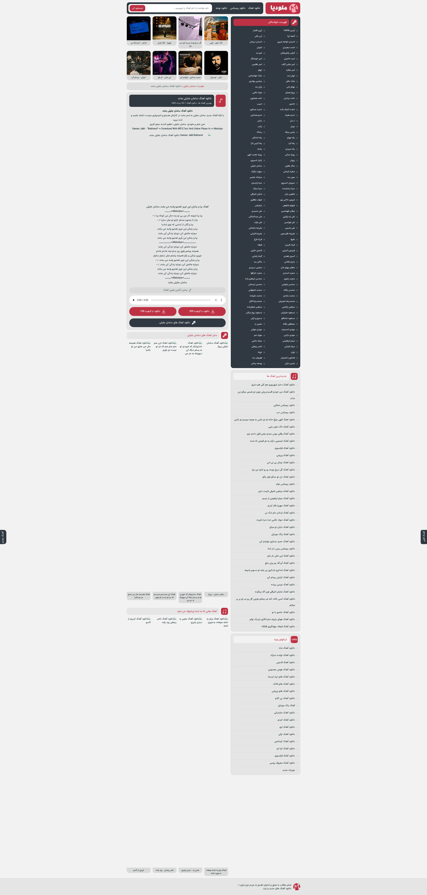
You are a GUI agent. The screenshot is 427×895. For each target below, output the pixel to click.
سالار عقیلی (290, 166)
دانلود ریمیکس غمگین (284, 405)
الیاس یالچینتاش (287, 53)
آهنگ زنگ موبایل (286, 705)
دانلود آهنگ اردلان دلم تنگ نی (280, 513)
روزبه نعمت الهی (254, 154)
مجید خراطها (256, 273)
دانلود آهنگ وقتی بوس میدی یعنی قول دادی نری (271, 434)
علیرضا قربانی (256, 233)
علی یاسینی (290, 228)
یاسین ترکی (290, 363)
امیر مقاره (290, 70)
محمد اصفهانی (255, 290)
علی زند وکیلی (289, 216)
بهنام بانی (291, 87)
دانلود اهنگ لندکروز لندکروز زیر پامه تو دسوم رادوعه (270, 570)
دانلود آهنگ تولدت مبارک (282, 655)
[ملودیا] (283, 8)
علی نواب (258, 222)
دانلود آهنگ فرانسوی (285, 448)
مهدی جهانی (256, 329)
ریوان (292, 160)
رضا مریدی (290, 149)
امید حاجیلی (289, 58)
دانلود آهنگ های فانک (284, 684)
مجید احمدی (289, 273)
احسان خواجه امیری (286, 42)
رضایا (260, 149)
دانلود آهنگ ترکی (286, 734)
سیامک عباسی (256, 177)
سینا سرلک (257, 188)
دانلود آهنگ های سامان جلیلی (174, 323)
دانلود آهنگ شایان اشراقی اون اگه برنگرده (275, 592)
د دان (292, 121)
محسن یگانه (289, 290)
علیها (293, 239)
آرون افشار (257, 30)
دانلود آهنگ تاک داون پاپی (281, 427)
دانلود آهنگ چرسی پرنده (283, 584)
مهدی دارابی (289, 335)
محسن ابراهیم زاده (253, 279)
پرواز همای (290, 92)
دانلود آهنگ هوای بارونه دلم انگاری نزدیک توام (272, 619)
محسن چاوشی (288, 284)
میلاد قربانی (289, 346)
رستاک (259, 132)
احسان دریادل (256, 42)
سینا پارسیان (256, 183)
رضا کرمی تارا (256, 143)
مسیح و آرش (256, 318)
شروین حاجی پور (287, 200)
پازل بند (258, 87)
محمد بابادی (289, 296)
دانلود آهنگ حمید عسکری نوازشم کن (277, 541)
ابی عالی (258, 36)
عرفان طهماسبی (288, 211)
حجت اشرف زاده (287, 109)
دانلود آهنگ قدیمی (285, 662)
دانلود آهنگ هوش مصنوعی (281, 669)
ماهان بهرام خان (288, 267)
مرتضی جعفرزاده (254, 307)
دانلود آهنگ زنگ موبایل (283, 534)
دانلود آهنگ (254, 8)
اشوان (259, 47)
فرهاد (259, 245)
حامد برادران (289, 98)
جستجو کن (137, 8)
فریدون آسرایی (288, 250)
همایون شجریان (288, 358)
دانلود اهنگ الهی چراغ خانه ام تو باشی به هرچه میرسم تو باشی (264, 419)
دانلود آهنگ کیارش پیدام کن (281, 577)
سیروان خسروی (288, 183)
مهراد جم (258, 335)
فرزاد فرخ (258, 239)
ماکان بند (258, 262)
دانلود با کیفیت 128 (150, 311)
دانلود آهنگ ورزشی (285, 455)
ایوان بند (291, 75)
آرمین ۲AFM (289, 30)
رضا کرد (291, 143)
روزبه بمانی (290, 154)
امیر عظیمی (257, 64)
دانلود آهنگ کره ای (286, 748)
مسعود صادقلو (288, 318)
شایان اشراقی (256, 194)
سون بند (291, 177)
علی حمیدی (257, 211)
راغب (260, 126)
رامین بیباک (290, 132)
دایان (259, 121)
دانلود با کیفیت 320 (199, 311)
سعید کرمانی (289, 171)
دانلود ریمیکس (237, 8)
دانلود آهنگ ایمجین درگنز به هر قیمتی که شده (272, 441)
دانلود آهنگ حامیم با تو (283, 612)
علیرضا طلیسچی (288, 233)
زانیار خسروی (256, 160)
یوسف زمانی (256, 363)
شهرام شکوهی (289, 205)
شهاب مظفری (256, 200)
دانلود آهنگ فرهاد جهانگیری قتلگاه (278, 626)
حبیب (259, 104)
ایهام (260, 70)
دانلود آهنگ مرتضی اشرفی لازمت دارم (277, 491)
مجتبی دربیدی (255, 267)
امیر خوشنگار (256, 58)
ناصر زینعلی (257, 346)
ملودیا (201, 86)
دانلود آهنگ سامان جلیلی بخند (195, 99)
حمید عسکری (256, 109)
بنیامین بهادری (255, 81)
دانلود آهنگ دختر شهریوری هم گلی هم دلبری (273, 385)
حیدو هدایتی (256, 115)
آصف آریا (291, 36)
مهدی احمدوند (288, 329)
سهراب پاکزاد (256, 171)
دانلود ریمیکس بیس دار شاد (281, 549)
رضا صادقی (257, 137)
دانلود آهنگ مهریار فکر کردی (281, 505)
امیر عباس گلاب (288, 64)
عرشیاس (258, 205)
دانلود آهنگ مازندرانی (284, 712)
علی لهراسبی (289, 222)
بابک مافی (290, 81)
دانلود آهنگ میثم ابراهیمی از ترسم (278, 498)
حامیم (292, 104)
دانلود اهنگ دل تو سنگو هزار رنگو (279, 477)
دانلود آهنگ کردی (286, 720)
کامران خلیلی (256, 250)
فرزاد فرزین (290, 245)
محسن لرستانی (255, 284)
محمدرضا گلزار (255, 301)
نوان (293, 352)
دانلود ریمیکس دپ (286, 412)
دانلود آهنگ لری (287, 727)
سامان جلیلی (189, 86)
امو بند (259, 53)
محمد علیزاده (256, 296)
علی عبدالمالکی (255, 216)
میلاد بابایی (257, 341)
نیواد (260, 352)
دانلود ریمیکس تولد (285, 484)
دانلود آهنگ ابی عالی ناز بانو (281, 556)
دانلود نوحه (221, 8)
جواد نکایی (257, 92)
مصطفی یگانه (289, 324)
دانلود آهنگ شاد (287, 648)
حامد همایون (256, 98)
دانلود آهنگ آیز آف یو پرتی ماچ (280, 563)
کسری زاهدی (289, 256)
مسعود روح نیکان (254, 312)
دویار (293, 126)
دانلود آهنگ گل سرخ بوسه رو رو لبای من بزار (273, 470)
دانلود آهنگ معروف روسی (282, 763)
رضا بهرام (291, 137)
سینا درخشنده (288, 188)
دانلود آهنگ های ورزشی (283, 691)
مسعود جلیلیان (288, 312)
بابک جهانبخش (255, 75)
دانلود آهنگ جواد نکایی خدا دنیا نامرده (276, 520)
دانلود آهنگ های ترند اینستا (281, 677)
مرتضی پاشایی (288, 307)
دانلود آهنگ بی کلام (285, 698)
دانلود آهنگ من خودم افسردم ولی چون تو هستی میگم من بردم (266, 395)
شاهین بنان (290, 194)
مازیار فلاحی (289, 262)
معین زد (258, 324)
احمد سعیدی (289, 47)
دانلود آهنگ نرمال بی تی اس (281, 462)
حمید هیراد (290, 115)
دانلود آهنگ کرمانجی (284, 741)
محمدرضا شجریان (287, 301)
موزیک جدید (289, 770)
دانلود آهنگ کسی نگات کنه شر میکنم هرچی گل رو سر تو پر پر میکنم (265, 602)
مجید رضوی (289, 279)
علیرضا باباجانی (255, 228)
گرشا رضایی (257, 256)
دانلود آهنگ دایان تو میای (282, 527)
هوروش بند (257, 358)
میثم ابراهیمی (289, 341)
